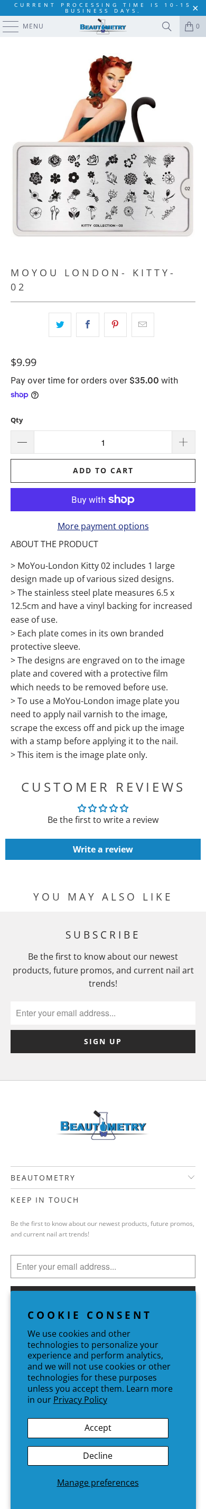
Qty (17, 420)
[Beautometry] (103, 26)
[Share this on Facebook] (87, 325)
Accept (98, 1427)
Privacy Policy (80, 1399)
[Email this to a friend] (143, 325)
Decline (98, 1455)
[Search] (167, 26)
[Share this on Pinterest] (115, 325)
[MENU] (5, 26)
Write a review (103, 849)
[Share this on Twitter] (60, 325)
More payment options (103, 526)
